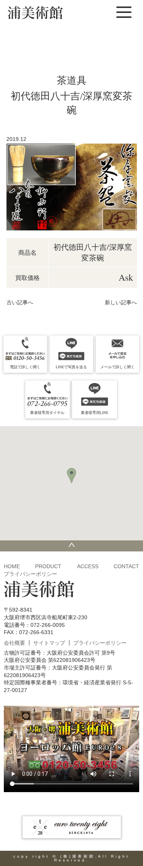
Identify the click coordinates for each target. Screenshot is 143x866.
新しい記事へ (121, 302)
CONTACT (126, 566)
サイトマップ (49, 643)
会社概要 (14, 643)
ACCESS (87, 566)
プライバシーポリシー (30, 574)
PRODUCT (48, 566)
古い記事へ (19, 302)
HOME (12, 566)
